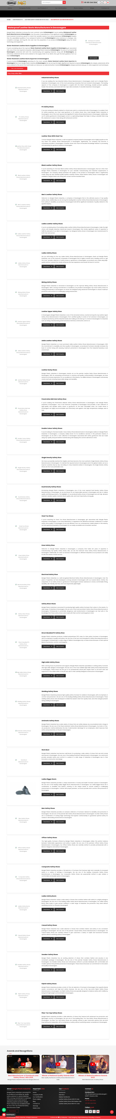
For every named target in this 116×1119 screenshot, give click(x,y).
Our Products (42, 8)
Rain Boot (62, 1095)
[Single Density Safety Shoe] (23, 469)
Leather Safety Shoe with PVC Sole (69, 1103)
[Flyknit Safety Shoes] (23, 996)
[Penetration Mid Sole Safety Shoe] (23, 411)
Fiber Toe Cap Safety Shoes (52, 1013)
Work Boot (45, 750)
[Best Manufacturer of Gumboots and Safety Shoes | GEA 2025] (23, 1064)
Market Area (36, 1108)
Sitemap (35, 1106)
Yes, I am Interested (17, 68)
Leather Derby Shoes (49, 370)
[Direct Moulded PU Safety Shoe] (23, 645)
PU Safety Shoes (48, 107)
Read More (47, 91)
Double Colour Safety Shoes (52, 428)
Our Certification (61, 8)
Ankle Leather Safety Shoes (52, 341)
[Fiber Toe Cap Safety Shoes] (23, 1025)
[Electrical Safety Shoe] (23, 586)
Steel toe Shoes (47, 516)
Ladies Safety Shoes (49, 253)
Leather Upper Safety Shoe (52, 311)
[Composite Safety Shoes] (23, 879)
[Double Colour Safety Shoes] (23, 440)
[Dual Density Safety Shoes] (23, 499)
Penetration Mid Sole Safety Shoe (54, 399)
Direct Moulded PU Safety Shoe (53, 633)
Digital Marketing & (83, 1117)
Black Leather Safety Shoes (52, 165)
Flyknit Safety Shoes (49, 984)
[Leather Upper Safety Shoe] (23, 323)
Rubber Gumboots (64, 1097)
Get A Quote (93, 58)
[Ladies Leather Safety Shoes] (23, 236)
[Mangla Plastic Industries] (16, 2)
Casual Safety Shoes (49, 925)
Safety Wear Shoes (49, 604)
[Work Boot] (23, 762)
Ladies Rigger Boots (49, 779)
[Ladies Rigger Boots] (23, 791)
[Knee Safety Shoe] (23, 557)
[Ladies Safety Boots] (23, 908)
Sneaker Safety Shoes (50, 954)
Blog (34, 1101)
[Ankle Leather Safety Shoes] (23, 352)
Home (10, 8)
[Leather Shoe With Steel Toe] (23, 148)
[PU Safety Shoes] (23, 119)
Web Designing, (72, 1117)
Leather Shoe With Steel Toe (52, 136)
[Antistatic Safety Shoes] (23, 733)
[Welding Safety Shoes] (23, 703)
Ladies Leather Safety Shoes (52, 224)
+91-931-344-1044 (90, 2)
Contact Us (105, 8)
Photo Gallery (78, 8)
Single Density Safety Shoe (51, 457)
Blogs (92, 8)
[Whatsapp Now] (4, 1110)
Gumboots (62, 1092)
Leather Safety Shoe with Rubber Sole (70, 1101)
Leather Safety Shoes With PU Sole (37, 19)
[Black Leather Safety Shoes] (23, 177)
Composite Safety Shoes (51, 867)
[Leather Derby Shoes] (23, 382)
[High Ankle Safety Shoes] (23, 674)
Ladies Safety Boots (49, 896)
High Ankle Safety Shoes (51, 662)
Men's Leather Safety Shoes (52, 194)
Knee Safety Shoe (48, 545)
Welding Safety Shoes (50, 691)
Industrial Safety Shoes (50, 78)
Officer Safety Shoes (49, 838)
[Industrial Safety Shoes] (23, 89)
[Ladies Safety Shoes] (23, 265)
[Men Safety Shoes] (23, 820)
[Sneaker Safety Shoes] (23, 966)
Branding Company (94, 1117)
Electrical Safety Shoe (50, 574)
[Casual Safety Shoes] (23, 937)
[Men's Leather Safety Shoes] (23, 206)
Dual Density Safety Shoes (51, 487)
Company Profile (24, 8)
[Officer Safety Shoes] (23, 849)
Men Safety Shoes (48, 808)
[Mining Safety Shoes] (23, 294)
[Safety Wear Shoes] (23, 616)
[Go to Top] (112, 1112)
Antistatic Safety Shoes (50, 721)
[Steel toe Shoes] (23, 528)
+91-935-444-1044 (90, 1103)
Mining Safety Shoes (49, 282)
